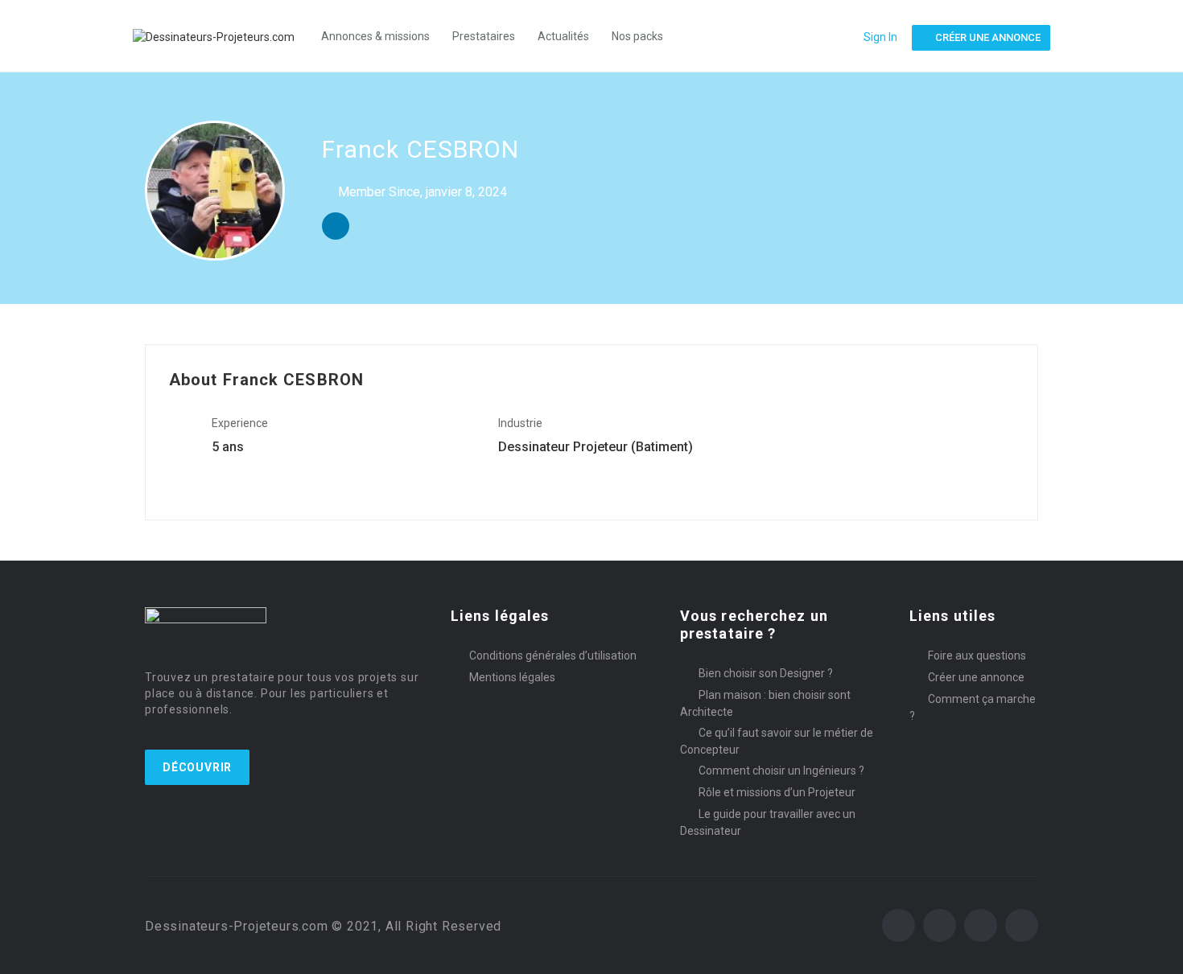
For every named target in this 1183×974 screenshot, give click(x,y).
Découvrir (197, 767)
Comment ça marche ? (972, 707)
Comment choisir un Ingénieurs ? (781, 770)
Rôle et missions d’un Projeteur (777, 792)
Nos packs (637, 36)
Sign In (880, 37)
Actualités (563, 36)
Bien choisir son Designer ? (766, 673)
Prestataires (483, 36)
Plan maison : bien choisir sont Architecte (765, 703)
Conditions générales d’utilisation (553, 655)
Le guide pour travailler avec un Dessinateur (767, 822)
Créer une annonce (976, 677)
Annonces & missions (375, 36)
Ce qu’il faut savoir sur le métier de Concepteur (776, 741)
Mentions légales (512, 677)
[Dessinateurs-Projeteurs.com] (222, 35)
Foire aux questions (977, 655)
